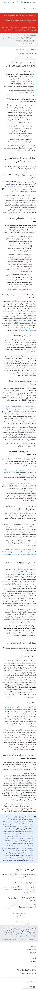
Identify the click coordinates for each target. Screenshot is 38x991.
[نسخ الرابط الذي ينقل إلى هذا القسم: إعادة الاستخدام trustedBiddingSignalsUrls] (22, 454)
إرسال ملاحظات (29, 58)
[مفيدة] (22, 53)
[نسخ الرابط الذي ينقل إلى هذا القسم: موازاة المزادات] (23, 656)
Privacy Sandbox (31, 49)
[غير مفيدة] (19, 53)
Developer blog (31, 949)
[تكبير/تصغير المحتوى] (25, 72)
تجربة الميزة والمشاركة (25, 905)
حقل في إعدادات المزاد (14, 804)
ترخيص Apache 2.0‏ (27, 932)
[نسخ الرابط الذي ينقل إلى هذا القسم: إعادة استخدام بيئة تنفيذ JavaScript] (11, 336)
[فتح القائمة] (34, 2)
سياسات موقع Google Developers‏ (27, 934)
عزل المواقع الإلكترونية (11, 186)
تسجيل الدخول (6, 2)
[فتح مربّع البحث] (18, 2)
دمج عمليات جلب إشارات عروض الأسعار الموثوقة (18, 470)
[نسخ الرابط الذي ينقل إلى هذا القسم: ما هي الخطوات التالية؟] (14, 869)
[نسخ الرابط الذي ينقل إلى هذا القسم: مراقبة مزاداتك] (23, 702)
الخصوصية (29, 981)
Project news (32, 952)
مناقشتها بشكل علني (30, 892)
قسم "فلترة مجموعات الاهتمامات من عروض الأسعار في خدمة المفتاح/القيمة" (19, 554)
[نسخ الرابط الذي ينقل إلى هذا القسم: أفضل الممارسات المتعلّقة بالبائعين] (4, 643)
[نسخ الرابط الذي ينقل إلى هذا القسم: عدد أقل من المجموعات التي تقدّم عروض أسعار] (30, 221)
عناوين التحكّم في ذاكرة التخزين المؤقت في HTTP (18, 406)
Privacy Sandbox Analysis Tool (26, 970)
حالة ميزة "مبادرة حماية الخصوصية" (27, 27)
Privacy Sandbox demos (28, 973)
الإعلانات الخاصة (30, 8)
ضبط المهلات (20, 719)
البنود (35, 981)
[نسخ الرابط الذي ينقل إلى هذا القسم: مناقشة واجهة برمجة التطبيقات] (11, 883)
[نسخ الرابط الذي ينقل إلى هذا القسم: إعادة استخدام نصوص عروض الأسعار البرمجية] (28, 384)
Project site (32, 961)
